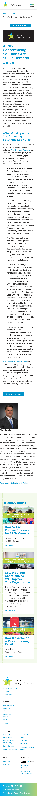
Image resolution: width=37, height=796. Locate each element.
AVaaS (5, 720)
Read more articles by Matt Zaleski (14, 483)
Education (6, 764)
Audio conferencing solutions (15, 362)
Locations (8, 695)
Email (7, 692)
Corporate (6, 761)
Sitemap (27, 793)
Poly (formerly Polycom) (20, 150)
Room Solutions (8, 705)
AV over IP (6, 723)
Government (7, 768)
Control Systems (8, 746)
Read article (9, 545)
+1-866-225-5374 (11, 689)
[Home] (12, 4)
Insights (26, 13)
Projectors (23, 740)
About (15, 13)
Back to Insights (22, 25)
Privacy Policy (8, 793)
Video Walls (23, 744)
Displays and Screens (10, 749)
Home (5, 13)
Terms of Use (18, 793)
